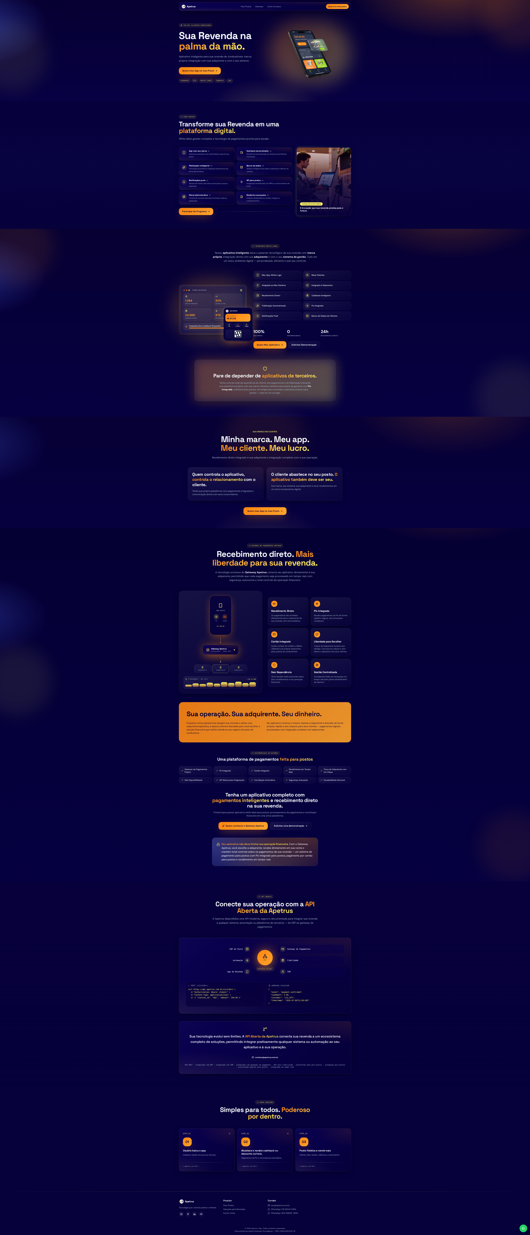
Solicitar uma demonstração (289, 825)
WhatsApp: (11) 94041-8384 (283, 1209)
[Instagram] (181, 1214)
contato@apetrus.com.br (266, 1057)
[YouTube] (201, 1214)
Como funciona (274, 6)
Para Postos (246, 6)
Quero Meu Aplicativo (268, 344)
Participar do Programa (194, 211)
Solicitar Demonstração (304, 344)
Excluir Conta (229, 1213)
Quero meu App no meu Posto (198, 70)
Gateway (259, 6)
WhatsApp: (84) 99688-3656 (284, 1213)
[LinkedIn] (194, 1214)
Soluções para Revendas (234, 1209)
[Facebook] (188, 1214)
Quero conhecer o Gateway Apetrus (245, 825)
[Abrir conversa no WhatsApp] (523, 1228)
